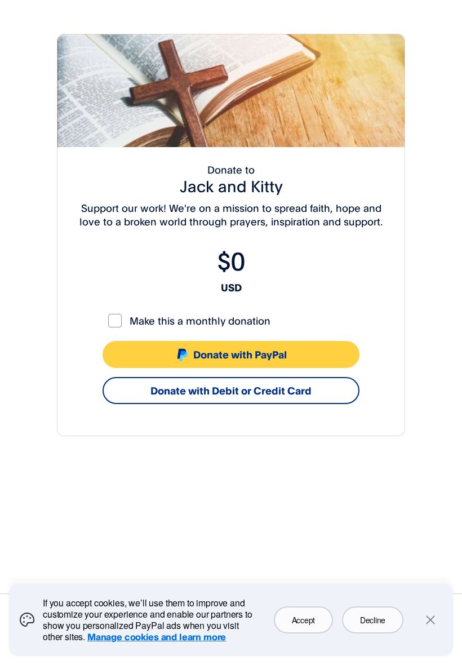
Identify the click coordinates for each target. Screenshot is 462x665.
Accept (303, 620)
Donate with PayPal (240, 354)
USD (231, 287)
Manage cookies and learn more (156, 636)
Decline (372, 620)
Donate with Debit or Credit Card (231, 390)
